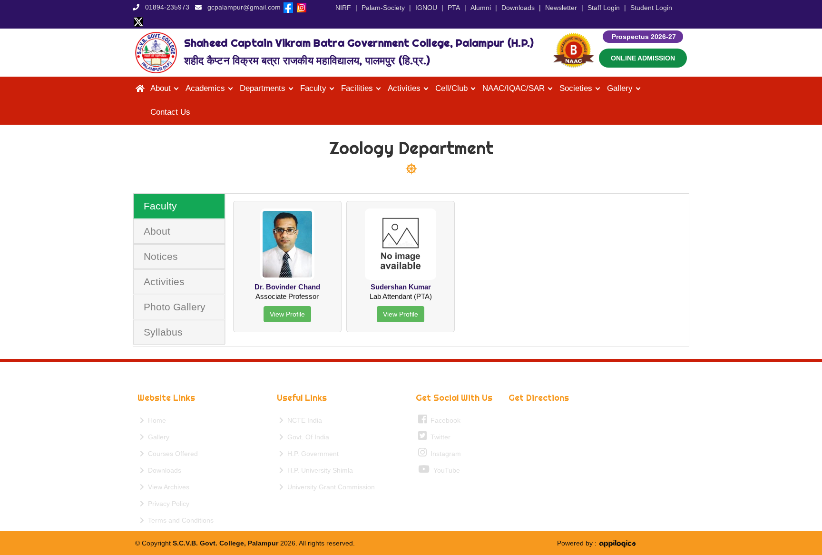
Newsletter (561, 7)
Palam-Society (383, 7)
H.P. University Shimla (318, 470)
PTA (454, 7)
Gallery (156, 437)
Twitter (438, 437)
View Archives (166, 487)
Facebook (443, 420)
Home (155, 420)
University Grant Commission (329, 487)
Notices (161, 256)
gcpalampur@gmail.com (244, 7)
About (157, 231)
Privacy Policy (166, 503)
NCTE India (303, 420)
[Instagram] (301, 7)
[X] (138, 21)
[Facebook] (288, 7)
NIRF (343, 7)
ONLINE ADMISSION (643, 58)
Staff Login (603, 7)
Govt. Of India (306, 437)
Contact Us (170, 112)
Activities (164, 281)
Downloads (518, 7)
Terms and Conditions (179, 520)
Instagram (444, 453)
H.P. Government (311, 453)
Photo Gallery (175, 306)
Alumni (480, 7)
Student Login (651, 7)
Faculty (160, 205)
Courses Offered (171, 453)
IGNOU (426, 7)
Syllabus (163, 332)
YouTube (445, 470)
